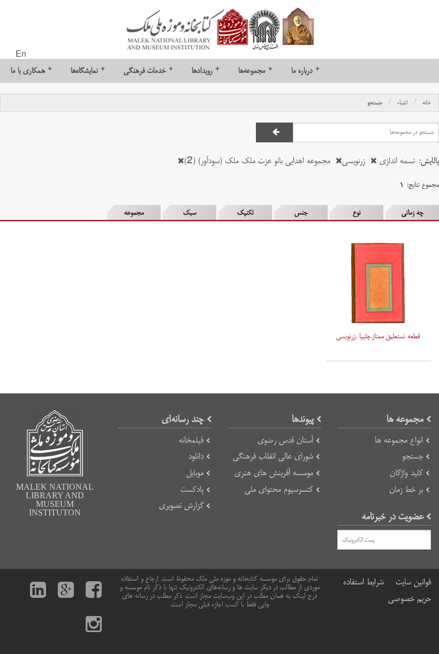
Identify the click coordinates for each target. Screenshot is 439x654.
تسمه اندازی (396, 161)
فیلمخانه (191, 440)
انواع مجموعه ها (399, 440)
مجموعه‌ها (255, 70)
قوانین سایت (413, 582)
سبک (189, 212)
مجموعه (134, 212)
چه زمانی (412, 212)
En (21, 54)
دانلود (195, 456)
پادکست (191, 489)
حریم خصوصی (409, 598)
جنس (301, 212)
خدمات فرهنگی (148, 70)
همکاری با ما (31, 70)
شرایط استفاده (363, 582)
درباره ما (305, 70)
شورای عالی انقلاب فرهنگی (273, 456)
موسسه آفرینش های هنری (273, 473)
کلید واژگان (406, 473)
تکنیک (245, 212)
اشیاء (402, 103)
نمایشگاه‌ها (88, 70)
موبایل (194, 473)
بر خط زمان (406, 489)
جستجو (374, 103)
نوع (357, 212)
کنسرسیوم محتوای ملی (279, 489)
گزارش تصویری (181, 505)
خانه (426, 103)
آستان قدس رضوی (285, 440)
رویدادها (206, 70)
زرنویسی (353, 161)
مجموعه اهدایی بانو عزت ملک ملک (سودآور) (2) (257, 161)
